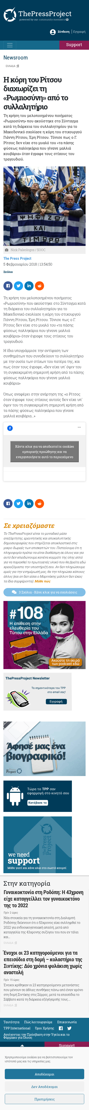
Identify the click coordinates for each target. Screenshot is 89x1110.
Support (74, 44)
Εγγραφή (79, 32)
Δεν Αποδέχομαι (44, 1086)
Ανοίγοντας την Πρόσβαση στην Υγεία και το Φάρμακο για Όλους (36, 1036)
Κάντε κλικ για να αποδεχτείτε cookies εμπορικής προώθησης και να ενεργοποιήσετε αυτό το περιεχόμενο (44, 451)
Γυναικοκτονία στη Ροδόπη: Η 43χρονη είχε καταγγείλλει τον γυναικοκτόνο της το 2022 (43, 899)
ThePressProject (45, 13)
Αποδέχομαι (44, 1074)
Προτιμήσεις (44, 1099)
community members (52, 19)
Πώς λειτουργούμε (38, 1022)
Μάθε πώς (42, 581)
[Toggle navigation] (9, 45)
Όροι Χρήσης (44, 1028)
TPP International (16, 1028)
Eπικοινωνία (67, 1022)
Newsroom (15, 57)
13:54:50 (45, 264)
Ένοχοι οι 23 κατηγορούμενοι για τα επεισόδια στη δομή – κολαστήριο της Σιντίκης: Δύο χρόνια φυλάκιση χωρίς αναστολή (43, 963)
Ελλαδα (10, 66)
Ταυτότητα (11, 1022)
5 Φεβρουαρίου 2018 (20, 264)
